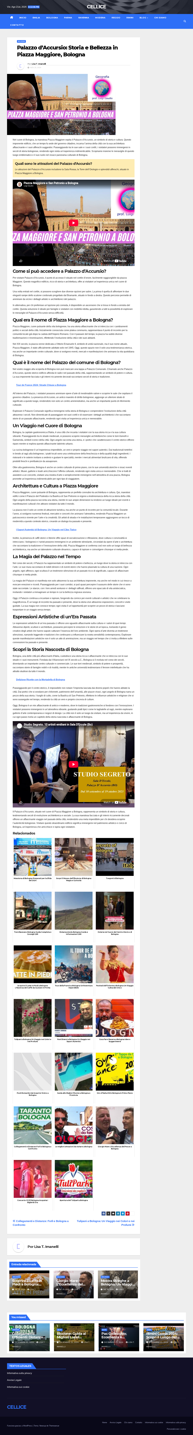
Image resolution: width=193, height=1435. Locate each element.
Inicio (22, 17)
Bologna (52, 17)
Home (104, 1422)
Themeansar (54, 1426)
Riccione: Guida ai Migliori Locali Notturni (71, 1337)
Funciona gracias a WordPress (20, 1426)
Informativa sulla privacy (19, 1373)
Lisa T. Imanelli (39, 64)
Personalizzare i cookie (176, 1429)
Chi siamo (160, 17)
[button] (185, 21)
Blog (143, 17)
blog (60, 1330)
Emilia (36, 17)
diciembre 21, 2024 (24, 1342)
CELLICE (96, 7)
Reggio (116, 17)
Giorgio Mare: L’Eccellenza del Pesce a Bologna (70, 1284)
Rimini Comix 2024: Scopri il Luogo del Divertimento (162, 1337)
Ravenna (83, 17)
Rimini (129, 17)
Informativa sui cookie (18, 1387)
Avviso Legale (14, 1380)
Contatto (17, 25)
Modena (100, 17)
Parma (68, 17)
